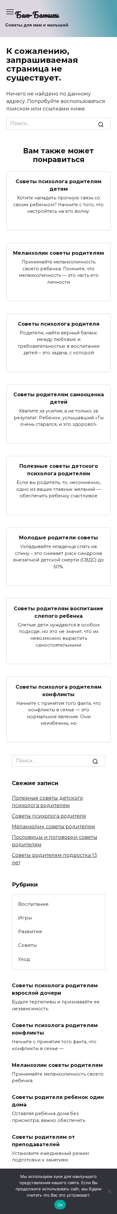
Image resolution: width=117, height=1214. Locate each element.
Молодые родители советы (58, 538)
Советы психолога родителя (59, 324)
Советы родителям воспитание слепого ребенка (58, 612)
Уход (24, 959)
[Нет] (109, 1191)
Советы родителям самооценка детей (58, 398)
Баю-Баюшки (36, 15)
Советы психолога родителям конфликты (58, 690)
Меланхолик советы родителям (58, 253)
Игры (25, 918)
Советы (27, 945)
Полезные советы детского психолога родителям (58, 470)
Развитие (30, 931)
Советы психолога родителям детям (58, 185)
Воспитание (33, 904)
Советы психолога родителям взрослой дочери (55, 989)
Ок (60, 1204)
